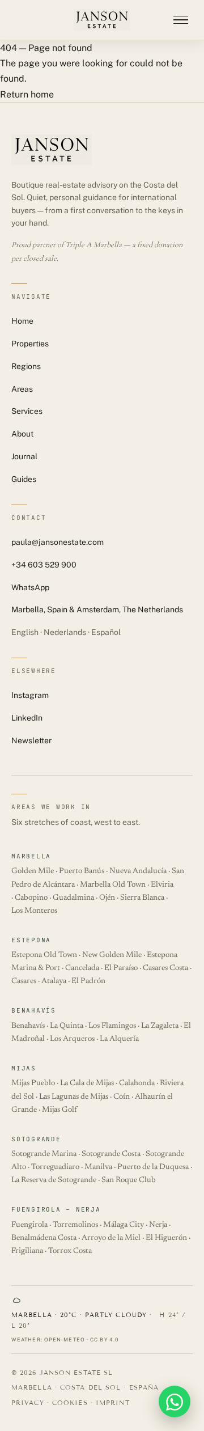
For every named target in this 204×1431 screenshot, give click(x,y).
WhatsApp (30, 587)
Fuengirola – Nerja (56, 1209)
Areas (22, 388)
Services (26, 411)
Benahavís (33, 1010)
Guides (23, 479)
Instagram (30, 695)
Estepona (31, 940)
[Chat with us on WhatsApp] (174, 1401)
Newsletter (31, 740)
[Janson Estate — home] (102, 20)
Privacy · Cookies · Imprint (70, 1403)
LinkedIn (26, 717)
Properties (30, 343)
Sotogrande (36, 1139)
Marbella (31, 856)
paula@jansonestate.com (57, 542)
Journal (24, 456)
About (22, 433)
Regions (26, 366)
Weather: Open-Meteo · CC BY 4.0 (65, 1339)
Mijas (23, 1068)
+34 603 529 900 (43, 564)
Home (22, 320)
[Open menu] (181, 20)
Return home (27, 94)
